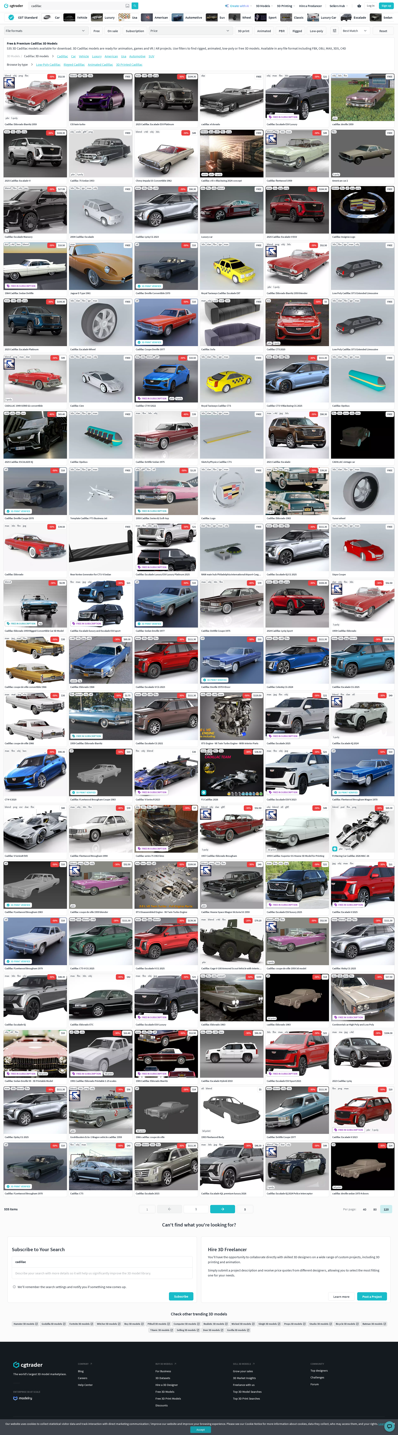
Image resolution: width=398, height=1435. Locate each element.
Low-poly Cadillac (48, 64)
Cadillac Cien (77, 405)
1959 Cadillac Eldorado (344, 630)
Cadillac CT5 (76, 1193)
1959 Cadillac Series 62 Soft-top (152, 518)
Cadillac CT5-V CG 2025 (82, 968)
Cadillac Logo (208, 518)
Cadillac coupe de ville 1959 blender (89, 912)
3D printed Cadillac (129, 64)
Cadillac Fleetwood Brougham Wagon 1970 (354, 799)
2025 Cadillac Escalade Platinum (22, 349)
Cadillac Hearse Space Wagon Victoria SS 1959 (225, 912)
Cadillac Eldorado (14, 574)
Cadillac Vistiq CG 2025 (344, 968)
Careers (82, 1378)
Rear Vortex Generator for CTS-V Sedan (90, 574)
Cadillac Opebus (340, 405)
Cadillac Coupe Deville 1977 (150, 349)
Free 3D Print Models (168, 1398)
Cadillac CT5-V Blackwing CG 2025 (284, 405)
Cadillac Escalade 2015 (147, 1193)
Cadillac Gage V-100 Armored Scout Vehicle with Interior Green (234, 968)
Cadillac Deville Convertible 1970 (153, 293)
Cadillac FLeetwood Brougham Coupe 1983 (93, 799)
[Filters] (334, 31)
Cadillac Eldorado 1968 (82, 686)
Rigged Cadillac (74, 64)
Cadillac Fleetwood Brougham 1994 (89, 855)
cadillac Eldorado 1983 (279, 1024)
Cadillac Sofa (208, 349)
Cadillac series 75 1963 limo (150, 855)
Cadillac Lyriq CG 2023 (147, 236)
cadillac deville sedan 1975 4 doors (350, 1193)
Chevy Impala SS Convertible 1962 (154, 180)
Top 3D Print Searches (246, 1398)
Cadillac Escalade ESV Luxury (282, 124)
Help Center (85, 1385)
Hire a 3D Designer (166, 1385)
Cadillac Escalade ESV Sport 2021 (284, 1080)
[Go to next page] (222, 1209)
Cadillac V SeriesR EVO (16, 855)
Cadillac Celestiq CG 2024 (280, 686)
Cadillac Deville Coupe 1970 (19, 518)
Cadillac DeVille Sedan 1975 (150, 461)
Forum (315, 1384)
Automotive (137, 56)
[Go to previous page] (169, 1209)
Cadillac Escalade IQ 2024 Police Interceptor (290, 1193)
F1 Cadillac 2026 (209, 799)
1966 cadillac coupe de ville (150, 1137)
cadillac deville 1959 (342, 124)
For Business (163, 1371)
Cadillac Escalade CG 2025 (345, 686)
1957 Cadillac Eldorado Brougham (219, 855)
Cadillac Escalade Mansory (19, 236)
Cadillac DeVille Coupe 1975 (215, 630)
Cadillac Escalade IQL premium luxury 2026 (223, 1193)
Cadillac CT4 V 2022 (146, 405)
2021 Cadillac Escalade (278, 461)
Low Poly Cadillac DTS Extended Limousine (355, 293)
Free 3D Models (164, 1392)
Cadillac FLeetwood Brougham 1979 (24, 968)
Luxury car (206, 236)
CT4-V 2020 (10, 799)
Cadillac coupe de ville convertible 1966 (25, 686)
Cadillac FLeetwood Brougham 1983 (24, 912)
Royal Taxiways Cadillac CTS (216, 405)
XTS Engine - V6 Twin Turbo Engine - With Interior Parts (229, 743)
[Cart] (359, 5)
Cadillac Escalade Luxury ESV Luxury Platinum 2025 (163, 574)
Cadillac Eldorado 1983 (279, 518)
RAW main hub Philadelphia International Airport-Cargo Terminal (235, 574)
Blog (81, 1371)
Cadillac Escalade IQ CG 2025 (282, 574)
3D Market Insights (244, 1378)
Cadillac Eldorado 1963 (213, 1024)
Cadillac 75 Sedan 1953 (82, 180)
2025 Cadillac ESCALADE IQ (19, 461)
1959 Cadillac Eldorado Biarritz (86, 743)
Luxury (97, 56)
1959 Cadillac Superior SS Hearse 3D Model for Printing (295, 855)
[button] (127, 5)
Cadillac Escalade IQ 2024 (345, 743)
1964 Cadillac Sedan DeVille (19, 293)
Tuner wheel (338, 518)
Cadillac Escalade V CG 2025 (150, 968)
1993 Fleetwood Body (212, 1137)
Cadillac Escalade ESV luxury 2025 (284, 912)
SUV (151, 56)
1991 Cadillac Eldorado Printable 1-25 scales (93, 1080)
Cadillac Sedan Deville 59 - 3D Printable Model (29, 1080)
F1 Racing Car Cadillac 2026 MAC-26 (350, 855)
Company (83, 1363)
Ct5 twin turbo (77, 124)
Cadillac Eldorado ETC (81, 1024)
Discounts (161, 1405)
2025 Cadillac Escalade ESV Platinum (155, 124)
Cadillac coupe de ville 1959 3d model (286, 968)
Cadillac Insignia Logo (343, 236)
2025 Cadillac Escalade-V (17, 180)
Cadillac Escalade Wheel (83, 349)
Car (73, 56)
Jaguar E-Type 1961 (80, 293)
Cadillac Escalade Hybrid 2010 (217, 1080)
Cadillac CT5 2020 (276, 349)
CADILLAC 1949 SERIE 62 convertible (24, 405)
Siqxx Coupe (339, 574)
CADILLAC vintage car (343, 461)
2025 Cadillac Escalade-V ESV (282, 236)
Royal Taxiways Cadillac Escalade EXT (220, 293)
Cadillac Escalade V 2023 (345, 1137)
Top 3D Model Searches (247, 1392)
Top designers (319, 1370)
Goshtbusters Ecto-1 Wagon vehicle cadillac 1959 (96, 1137)
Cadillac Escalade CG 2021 (149, 743)
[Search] (135, 5)
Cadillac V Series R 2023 (148, 799)
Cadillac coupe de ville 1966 (19, 743)
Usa (123, 56)
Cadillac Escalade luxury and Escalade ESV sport (95, 630)
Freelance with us (244, 1385)
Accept (201, 1429)
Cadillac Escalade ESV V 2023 (281, 799)
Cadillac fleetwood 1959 (279, 180)
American (111, 56)
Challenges (317, 1377)
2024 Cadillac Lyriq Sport (280, 630)
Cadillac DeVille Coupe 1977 (281, 1137)
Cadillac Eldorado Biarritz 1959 (21, 124)
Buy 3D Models (164, 1363)
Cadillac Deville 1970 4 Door (215, 686)
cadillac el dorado (210, 124)
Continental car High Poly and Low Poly (353, 1024)
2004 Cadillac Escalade (82, 236)
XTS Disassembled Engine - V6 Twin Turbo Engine (161, 912)
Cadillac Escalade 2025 (278, 743)
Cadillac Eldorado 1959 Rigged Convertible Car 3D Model (34, 630)
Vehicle (84, 56)
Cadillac (62, 56)
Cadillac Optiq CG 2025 (17, 1137)
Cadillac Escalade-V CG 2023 (150, 686)
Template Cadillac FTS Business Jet (88, 518)
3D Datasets (162, 1378)
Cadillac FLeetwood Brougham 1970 (24, 1193)
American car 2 (340, 180)
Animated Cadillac (100, 64)
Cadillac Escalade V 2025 (345, 912)
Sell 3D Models (242, 1363)
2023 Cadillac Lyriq (342, 1080)
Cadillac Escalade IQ (15, 1024)
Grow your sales (243, 1371)
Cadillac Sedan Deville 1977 (150, 630)
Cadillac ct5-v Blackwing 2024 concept (221, 180)
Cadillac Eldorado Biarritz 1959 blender (287, 293)
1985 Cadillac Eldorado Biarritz (152, 1080)
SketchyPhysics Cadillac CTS (216, 461)
